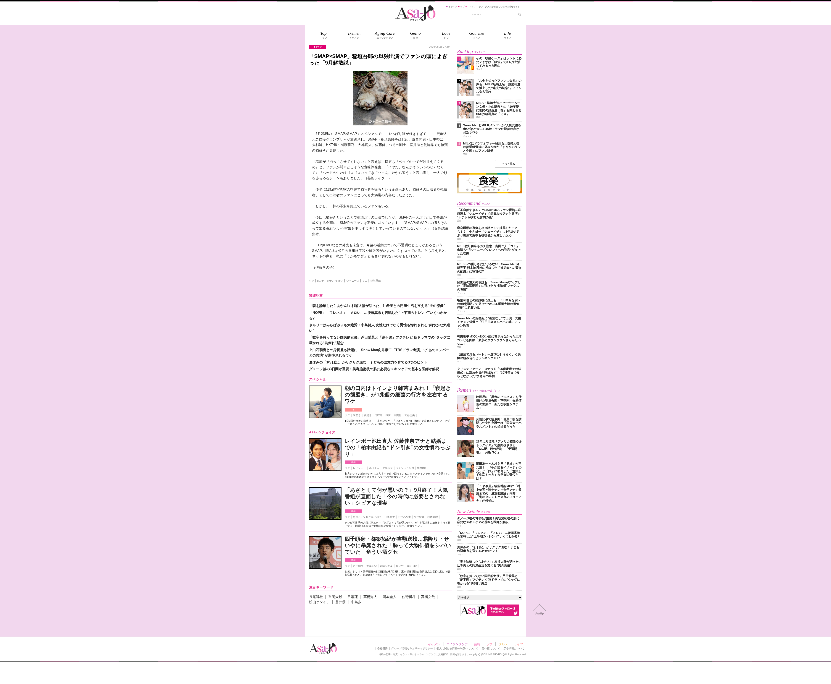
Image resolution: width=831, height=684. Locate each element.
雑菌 (388, 415)
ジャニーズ (352, 280)
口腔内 (378, 415)
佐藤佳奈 (387, 468)
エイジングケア (457, 644)
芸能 (353, 462)
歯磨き (357, 415)
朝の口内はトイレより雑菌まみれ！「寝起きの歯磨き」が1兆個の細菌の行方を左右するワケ (398, 394)
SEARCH (477, 14)
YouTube (412, 565)
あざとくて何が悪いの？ (367, 517)
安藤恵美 (409, 415)
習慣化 (397, 415)
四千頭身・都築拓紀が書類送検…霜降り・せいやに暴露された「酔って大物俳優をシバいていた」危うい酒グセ (398, 545)
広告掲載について (514, 648)
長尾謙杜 (316, 597)
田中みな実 (404, 517)
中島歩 (356, 602)
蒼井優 (340, 602)
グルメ (503, 644)
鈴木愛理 (432, 517)
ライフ (353, 409)
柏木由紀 (422, 468)
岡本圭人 (389, 597)
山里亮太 (390, 517)
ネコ (364, 280)
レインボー (359, 468)
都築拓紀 (371, 565)
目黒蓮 (353, 597)
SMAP (320, 280)
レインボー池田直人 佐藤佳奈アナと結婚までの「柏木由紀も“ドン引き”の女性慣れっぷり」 (398, 447)
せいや (400, 565)
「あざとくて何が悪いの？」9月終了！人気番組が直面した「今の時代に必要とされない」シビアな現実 (396, 496)
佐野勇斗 (409, 597)
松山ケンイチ (319, 602)
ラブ (489, 644)
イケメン (434, 644)
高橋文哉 (428, 597)
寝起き (368, 415)
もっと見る (508, 163)
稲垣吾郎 (375, 280)
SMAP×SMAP (335, 280)
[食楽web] (489, 192)
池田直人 (374, 468)
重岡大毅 (335, 597)
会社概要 (382, 648)
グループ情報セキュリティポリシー (412, 648)
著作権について (491, 648)
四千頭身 (358, 565)
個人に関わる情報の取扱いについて (457, 648)
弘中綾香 (419, 517)
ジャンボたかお (405, 468)
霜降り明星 (386, 565)
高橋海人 (370, 597)
